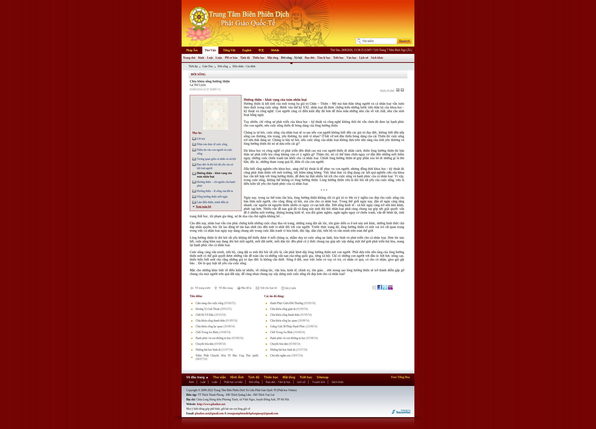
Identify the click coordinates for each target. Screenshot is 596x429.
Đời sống (223, 66)
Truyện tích (318, 382)
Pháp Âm (192, 50)
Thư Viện (210, 50)
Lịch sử (363, 57)
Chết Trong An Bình (207, 332)
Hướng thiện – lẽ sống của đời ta (215, 191)
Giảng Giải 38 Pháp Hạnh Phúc (287, 326)
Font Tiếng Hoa (400, 377)
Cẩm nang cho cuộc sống (209, 303)
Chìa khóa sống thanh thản (210, 320)
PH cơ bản (231, 57)
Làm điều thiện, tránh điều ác (213, 202)
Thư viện (219, 377)
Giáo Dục (207, 66)
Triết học (338, 57)
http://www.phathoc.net (211, 404)
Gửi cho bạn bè (268, 287)
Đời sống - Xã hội (291, 57)
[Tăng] (402, 90)
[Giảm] (398, 90)
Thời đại (193, 66)
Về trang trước (202, 287)
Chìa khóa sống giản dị (282, 309)
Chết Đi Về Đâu (204, 314)
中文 (261, 50)
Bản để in (246, 287)
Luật (210, 57)
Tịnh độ (245, 57)
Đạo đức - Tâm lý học (317, 57)
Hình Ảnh (237, 377)
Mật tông (272, 57)
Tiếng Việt (229, 50)
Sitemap (322, 377)
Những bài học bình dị (208, 349)
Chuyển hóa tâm (204, 343)
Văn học (351, 57)
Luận (219, 57)
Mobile (275, 50)
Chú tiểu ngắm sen (280, 355)
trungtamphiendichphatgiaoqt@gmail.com (252, 413)
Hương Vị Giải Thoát (207, 309)
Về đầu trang (225, 287)
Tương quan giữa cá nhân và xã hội (216, 159)
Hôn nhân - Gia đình (244, 66)
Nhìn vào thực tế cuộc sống (212, 144)
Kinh (201, 57)
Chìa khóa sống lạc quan (209, 326)
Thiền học (258, 57)
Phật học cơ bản (233, 382)
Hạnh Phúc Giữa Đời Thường (286, 303)
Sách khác (377, 57)
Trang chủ (189, 57)
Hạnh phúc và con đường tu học (213, 338)
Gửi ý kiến (290, 288)
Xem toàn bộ (203, 206)
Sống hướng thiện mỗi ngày (212, 196)
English (246, 50)
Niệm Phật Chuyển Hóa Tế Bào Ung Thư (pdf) (227, 355)
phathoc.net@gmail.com (209, 413)
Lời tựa (201, 138)
